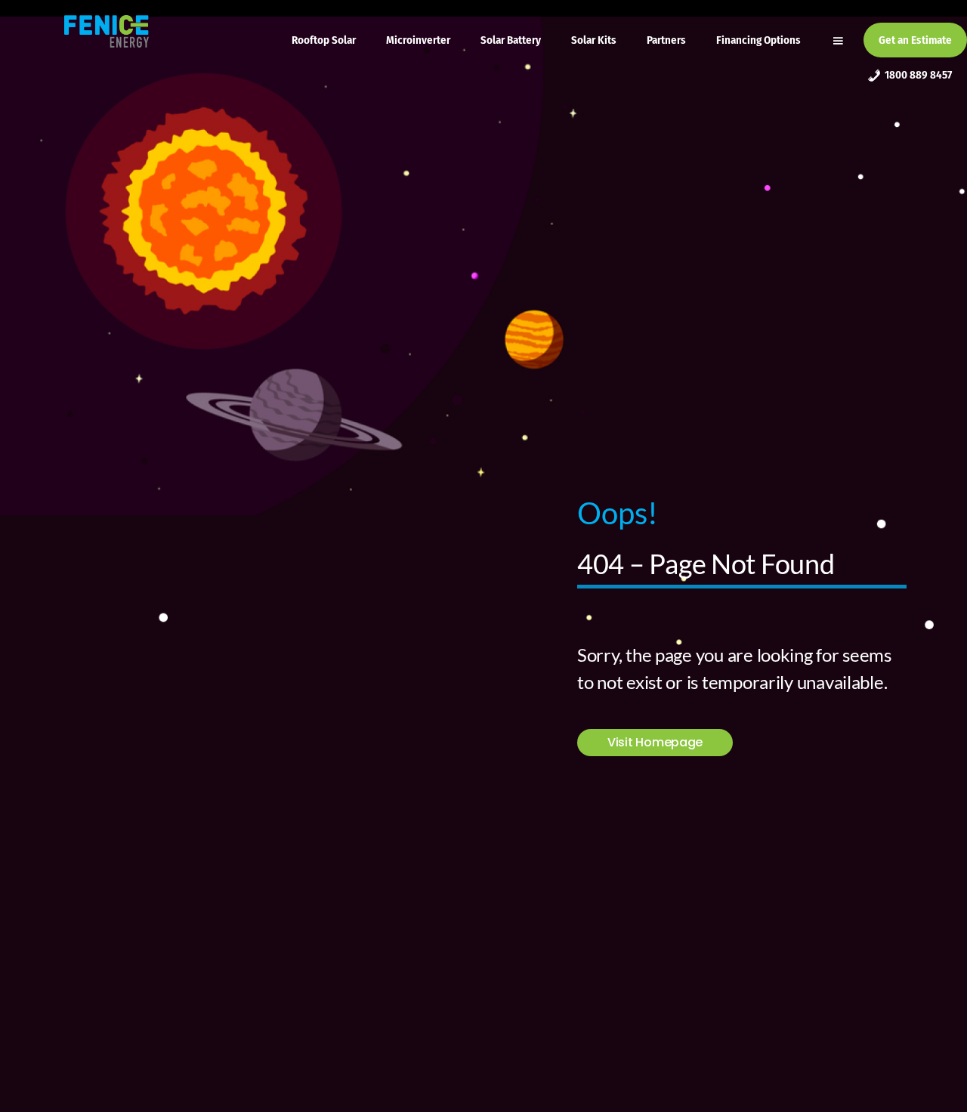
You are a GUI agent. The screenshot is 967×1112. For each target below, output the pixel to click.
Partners (666, 40)
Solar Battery (510, 40)
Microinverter (418, 40)
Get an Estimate (915, 40)
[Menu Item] (840, 40)
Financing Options (758, 40)
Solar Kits (593, 40)
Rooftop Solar (324, 40)
